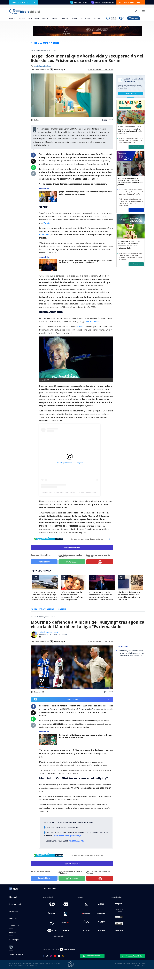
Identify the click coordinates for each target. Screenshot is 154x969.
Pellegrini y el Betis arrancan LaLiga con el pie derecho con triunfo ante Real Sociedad (85, 736)
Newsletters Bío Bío (80, 2)
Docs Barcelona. (92, 321)
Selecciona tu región (20, 2)
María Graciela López (42, 66)
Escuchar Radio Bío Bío (131, 2)
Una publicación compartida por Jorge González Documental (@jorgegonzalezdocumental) (73, 492)
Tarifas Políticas (15, 953)
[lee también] (48, 196)
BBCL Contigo (98, 18)
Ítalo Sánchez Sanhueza (48, 632)
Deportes (55, 18)
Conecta (81, 326)
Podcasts (12, 18)
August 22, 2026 (76, 839)
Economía (45, 18)
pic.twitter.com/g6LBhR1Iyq (67, 834)
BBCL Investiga (85, 18)
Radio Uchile (45, 234)
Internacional (34, 18)
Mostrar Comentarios (72, 547)
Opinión (74, 18)
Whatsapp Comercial (93, 954)
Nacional (22, 18)
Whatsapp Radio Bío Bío (133, 954)
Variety (47, 223)
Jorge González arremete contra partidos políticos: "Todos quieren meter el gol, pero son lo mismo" (85, 261)
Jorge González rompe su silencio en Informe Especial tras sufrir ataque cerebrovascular (85, 193)
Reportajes (14, 938)
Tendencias (65, 18)
